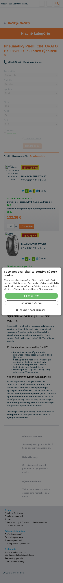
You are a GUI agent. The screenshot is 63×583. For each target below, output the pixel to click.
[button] (31, 310)
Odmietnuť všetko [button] (31, 303)
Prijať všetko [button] (31, 296)
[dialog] (31, 291)
